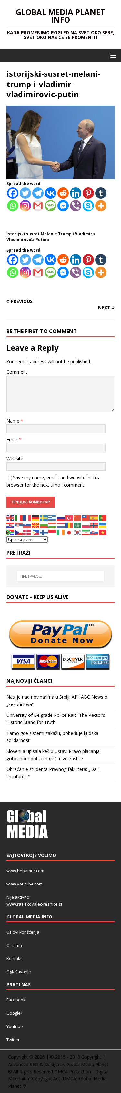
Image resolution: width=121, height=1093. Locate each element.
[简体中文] (78, 517)
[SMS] (50, 205)
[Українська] (103, 525)
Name (13, 421)
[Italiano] (19, 517)
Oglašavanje (18, 972)
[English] (10, 517)
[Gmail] (38, 205)
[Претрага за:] (60, 576)
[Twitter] (25, 193)
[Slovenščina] (27, 525)
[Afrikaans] (10, 532)
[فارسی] (86, 532)
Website (14, 459)
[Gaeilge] (61, 532)
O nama (14, 945)
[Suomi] (44, 532)
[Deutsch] (36, 517)
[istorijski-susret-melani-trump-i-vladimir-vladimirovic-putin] (60, 176)
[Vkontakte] (50, 193)
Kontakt (14, 958)
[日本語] (69, 532)
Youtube (14, 1026)
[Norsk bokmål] (94, 525)
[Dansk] (27, 532)
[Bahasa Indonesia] (52, 532)
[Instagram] (25, 205)
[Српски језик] (19, 525)
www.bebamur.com (25, 870)
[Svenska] (44, 517)
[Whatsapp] (12, 205)
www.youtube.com (24, 884)
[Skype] (88, 205)
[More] (100, 205)
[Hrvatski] (10, 525)
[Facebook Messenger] (63, 205)
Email (12, 439)
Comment (16, 372)
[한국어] (78, 532)
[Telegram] (38, 193)
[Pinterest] (88, 193)
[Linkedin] (75, 193)
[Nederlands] (61, 525)
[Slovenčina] (94, 532)
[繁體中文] (86, 517)
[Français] (27, 517)
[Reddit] (63, 193)
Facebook (15, 1000)
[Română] (69, 525)
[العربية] (78, 525)
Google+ (14, 1013)
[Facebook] (12, 193)
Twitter (13, 1039)
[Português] (103, 517)
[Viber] (75, 205)
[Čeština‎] (19, 532)
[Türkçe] (69, 517)
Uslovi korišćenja (22, 932)
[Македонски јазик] (36, 525)
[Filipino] (36, 532)
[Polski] (86, 525)
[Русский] (61, 517)
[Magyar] (52, 525)
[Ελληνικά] (52, 517)
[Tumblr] (100, 193)
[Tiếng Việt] (103, 532)
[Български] (44, 525)
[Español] (94, 517)
